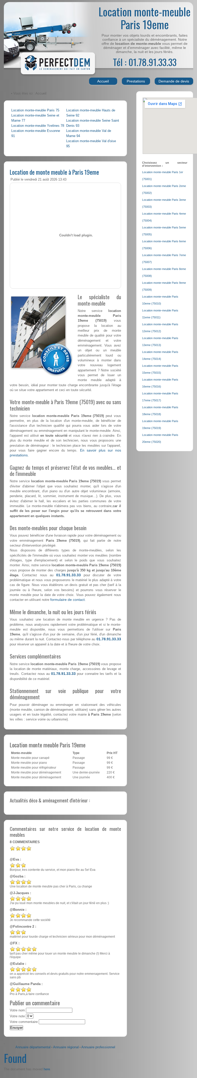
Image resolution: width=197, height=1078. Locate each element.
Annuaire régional (66, 1047)
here (47, 1069)
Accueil (103, 81)
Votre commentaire (24, 1022)
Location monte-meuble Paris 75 (35, 110)
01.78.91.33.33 (68, 575)
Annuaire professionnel (98, 1047)
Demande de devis (174, 81)
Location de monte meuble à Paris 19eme (54, 171)
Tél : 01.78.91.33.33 (144, 62)
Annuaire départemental (33, 1047)
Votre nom (17, 1010)
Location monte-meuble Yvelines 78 (37, 126)
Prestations (136, 81)
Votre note (17, 1016)
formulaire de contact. (68, 600)
